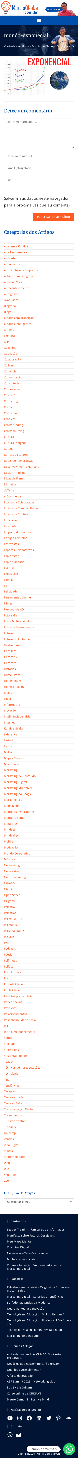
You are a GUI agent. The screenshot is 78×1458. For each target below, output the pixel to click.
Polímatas (10, 960)
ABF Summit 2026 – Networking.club (31, 1381)
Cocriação (10, 353)
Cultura (9, 437)
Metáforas (11, 824)
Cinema (9, 329)
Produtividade (13, 984)
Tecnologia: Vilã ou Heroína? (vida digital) (34, 1330)
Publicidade (12, 990)
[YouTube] (10, 1418)
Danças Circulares (16, 455)
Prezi (7, 978)
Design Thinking (15, 472)
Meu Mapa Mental (19, 1241)
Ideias (8, 693)
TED (6, 1079)
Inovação (10, 710)
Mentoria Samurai (16, 818)
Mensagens (11, 806)
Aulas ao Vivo (13, 282)
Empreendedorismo (17, 532)
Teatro (8, 1061)
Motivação (11, 847)
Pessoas (9, 937)
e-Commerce (12, 496)
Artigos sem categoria (18, 276)
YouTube (10, 1175)
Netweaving (12, 865)
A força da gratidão (20, 1376)
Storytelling (11, 1050)
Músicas (9, 859)
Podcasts (10, 948)
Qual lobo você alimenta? (24, 1370)
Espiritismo (11, 556)
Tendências (38, 46)
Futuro (8, 633)
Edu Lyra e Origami (20, 1387)
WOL (7, 1169)
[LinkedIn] (39, 1418)
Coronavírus (12, 389)
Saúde (8, 1038)
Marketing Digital (15, 782)
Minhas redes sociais (21, 1259)
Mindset (9, 829)
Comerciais (11, 371)
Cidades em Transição (19, 318)
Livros (8, 746)
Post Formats (12, 972)
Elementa (10, 526)
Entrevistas (11, 544)
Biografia (10, 306)
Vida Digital (11, 1145)
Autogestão (11, 294)
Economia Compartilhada (21, 508)
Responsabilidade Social (20, 1020)
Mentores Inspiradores (19, 812)
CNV (7, 341)
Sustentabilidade (15, 1056)
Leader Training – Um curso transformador (35, 1229)
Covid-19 (10, 395)
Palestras (10, 913)
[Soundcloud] (68, 1418)
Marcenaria (11, 764)
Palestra (9, 907)
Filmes (8, 603)
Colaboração (12, 359)
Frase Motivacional (16, 621)
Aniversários (12, 264)
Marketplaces (13, 800)
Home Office (12, 675)
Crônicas (10, 419)
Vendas (9, 1139)
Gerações (10, 663)
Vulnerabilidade (14, 1157)
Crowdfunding (13, 425)
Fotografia (10, 615)
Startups (9, 1044)
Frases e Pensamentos (19, 627)
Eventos (9, 568)
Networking (11, 871)
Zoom (7, 1180)
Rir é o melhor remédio (19, 1032)
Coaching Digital (18, 1247)
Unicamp (10, 1133)
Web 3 (8, 1163)
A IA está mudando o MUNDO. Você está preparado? (34, 1356)
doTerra (9, 490)
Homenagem (12, 681)
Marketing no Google (18, 794)
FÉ (5, 586)
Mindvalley (11, 835)
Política (9, 966)
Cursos (8, 449)
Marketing (11, 770)
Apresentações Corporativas (23, 270)
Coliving (9, 365)
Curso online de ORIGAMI (24, 1393)
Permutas (10, 925)
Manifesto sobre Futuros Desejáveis (31, 1235)
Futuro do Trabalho (17, 639)
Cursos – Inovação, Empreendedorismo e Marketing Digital (34, 1266)
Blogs (7, 312)
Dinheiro (10, 484)
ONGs (8, 889)
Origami (9, 901)
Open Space (12, 895)
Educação (10, 520)
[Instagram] (20, 1418)
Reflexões (10, 1008)
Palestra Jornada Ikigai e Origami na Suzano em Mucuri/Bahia (39, 1288)
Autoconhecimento (16, 288)
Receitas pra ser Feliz (18, 996)
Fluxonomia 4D (14, 609)
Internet (9, 722)
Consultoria (11, 383)
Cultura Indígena (15, 443)
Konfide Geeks (13, 728)
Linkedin (9, 740)
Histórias (10, 669)
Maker (8, 752)
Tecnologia (11, 1073)
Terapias (10, 1091)
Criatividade (12, 413)
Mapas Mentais (14, 758)
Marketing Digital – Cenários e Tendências (35, 1296)
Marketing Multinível (18, 788)
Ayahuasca (11, 300)
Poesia (8, 954)
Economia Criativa (16, 514)
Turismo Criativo (15, 1121)
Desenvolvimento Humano (21, 466)
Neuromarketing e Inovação (25, 1308)
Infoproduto (12, 705)
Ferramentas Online (17, 597)
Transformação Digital (19, 1109)
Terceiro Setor (13, 1103)
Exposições (11, 574)
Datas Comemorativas (18, 461)
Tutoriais (10, 1127)
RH (6, 1026)
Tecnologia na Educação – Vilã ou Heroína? (35, 1314)
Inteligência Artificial (17, 716)
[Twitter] (49, 1418)
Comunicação (13, 377)
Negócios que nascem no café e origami (33, 1364)
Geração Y (10, 657)
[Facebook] (29, 1418)
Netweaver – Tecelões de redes (28, 1253)
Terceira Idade (13, 1097)
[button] (39, 20)
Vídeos (8, 1151)
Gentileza (10, 651)
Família (9, 580)
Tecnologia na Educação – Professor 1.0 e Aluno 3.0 (39, 1322)
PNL (6, 943)
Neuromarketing (15, 877)
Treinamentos (13, 1115)
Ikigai (7, 699)
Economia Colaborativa (19, 502)
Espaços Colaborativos (19, 550)
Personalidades (14, 931)
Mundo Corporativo (17, 853)
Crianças (10, 407)
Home (25, 46)
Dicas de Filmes (14, 478)
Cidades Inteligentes (17, 324)
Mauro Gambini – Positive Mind (28, 1399)
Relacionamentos (15, 1014)
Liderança (10, 734)
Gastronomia (12, 645)
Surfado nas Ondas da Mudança (28, 1302)
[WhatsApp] (10, 1435)
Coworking (11, 401)
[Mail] (18, 1435)
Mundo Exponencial (59, 46)
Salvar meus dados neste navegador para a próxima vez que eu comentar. (37, 202)
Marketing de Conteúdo (20, 776)
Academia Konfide (16, 246)
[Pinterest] (58, 1418)
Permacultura (13, 919)
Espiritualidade (14, 562)
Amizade (10, 258)
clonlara (9, 335)
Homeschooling (14, 687)
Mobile (8, 841)
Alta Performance (15, 252)
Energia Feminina (15, 538)
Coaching (10, 347)
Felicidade (11, 591)
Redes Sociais (13, 1002)
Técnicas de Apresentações (22, 1067)
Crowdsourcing (14, 431)
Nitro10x (9, 883)
